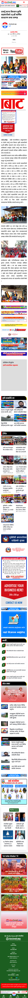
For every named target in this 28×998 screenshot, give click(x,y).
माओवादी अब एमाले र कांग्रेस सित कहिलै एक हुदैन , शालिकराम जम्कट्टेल (14, 925)
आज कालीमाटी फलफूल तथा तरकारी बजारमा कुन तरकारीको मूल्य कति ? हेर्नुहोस (14, 907)
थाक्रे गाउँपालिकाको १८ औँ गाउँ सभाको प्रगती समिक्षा (14, 872)
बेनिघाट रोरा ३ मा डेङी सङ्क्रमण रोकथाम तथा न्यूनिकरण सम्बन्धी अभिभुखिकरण (14, 693)
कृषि (10, 26)
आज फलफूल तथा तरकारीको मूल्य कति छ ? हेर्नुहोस (14, 890)
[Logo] (8, 2)
